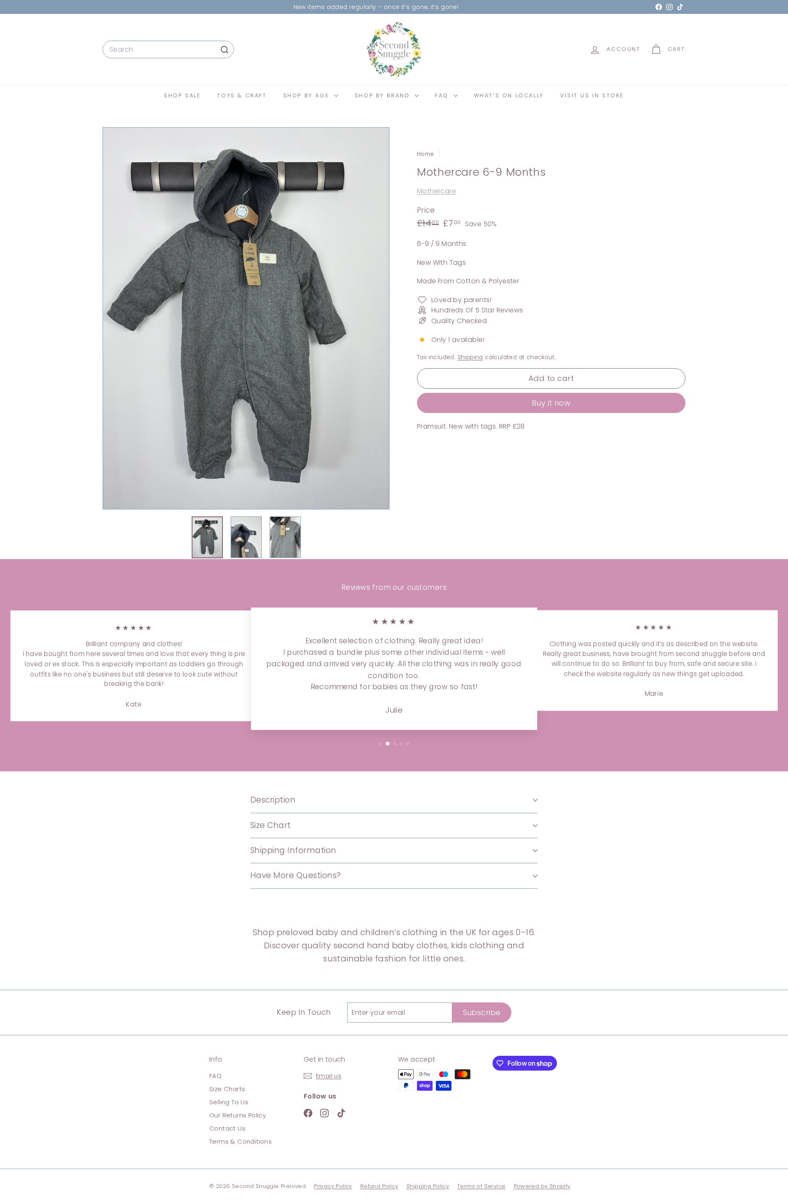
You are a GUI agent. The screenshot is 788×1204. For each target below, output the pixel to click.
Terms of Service (481, 1186)
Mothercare (436, 191)
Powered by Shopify (542, 1186)
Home (426, 154)
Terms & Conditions (240, 1141)
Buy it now (551, 402)
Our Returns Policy (237, 1115)
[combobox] (168, 50)
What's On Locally (509, 95)
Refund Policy (379, 1186)
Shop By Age (307, 95)
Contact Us (227, 1128)
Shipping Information (293, 850)
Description (273, 799)
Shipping (470, 357)
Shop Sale (182, 95)
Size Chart (270, 825)
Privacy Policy (333, 1186)
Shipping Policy (427, 1186)
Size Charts (227, 1089)
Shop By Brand (383, 95)
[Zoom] (246, 318)
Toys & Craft (241, 95)
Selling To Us (228, 1102)
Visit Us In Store (592, 95)
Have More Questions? (295, 875)
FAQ (443, 95)
